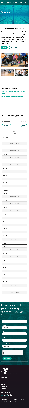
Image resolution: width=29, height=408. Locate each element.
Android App (13, 47)
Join (2, 382)
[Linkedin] (11, 395)
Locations (4, 386)
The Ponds (11, 83)
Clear (23, 125)
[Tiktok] (8, 395)
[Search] (26, 2)
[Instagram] (5, 395)
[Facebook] (2, 395)
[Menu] (2, 2)
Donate (3, 384)
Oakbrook (17, 83)
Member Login (4, 380)
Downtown (4, 83)
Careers (3, 388)
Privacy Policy (5, 377)
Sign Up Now (7, 358)
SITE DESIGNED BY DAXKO (7, 404)
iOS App (4, 47)
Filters (6, 125)
